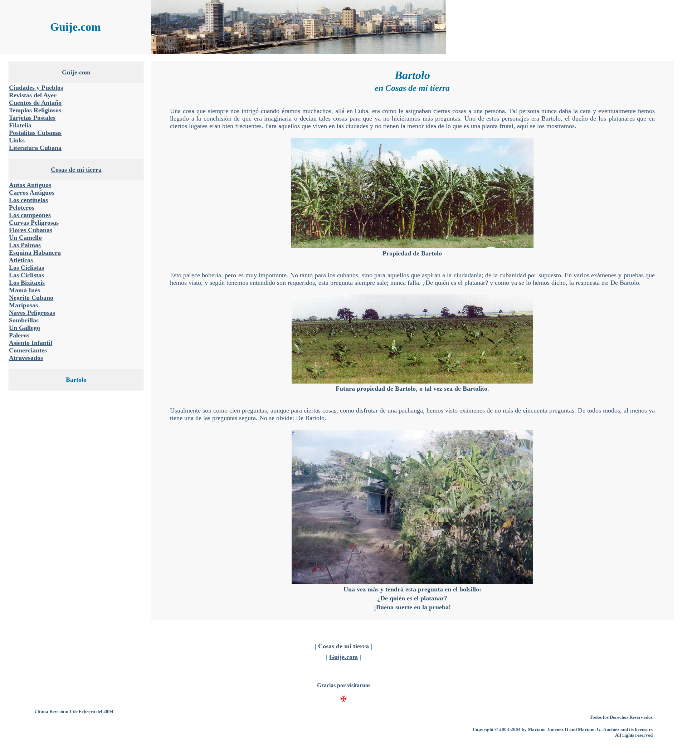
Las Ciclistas (26, 275)
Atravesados (26, 357)
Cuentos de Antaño (35, 102)
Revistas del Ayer (33, 95)
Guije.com (76, 72)
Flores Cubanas (30, 230)
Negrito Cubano (31, 297)
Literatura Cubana (35, 147)
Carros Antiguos (31, 192)
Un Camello (25, 237)
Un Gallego (24, 327)
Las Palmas (25, 245)
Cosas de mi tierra (76, 169)
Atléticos (21, 260)
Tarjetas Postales (32, 117)
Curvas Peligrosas (34, 222)
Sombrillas (24, 320)
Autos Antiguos (30, 185)
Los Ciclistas (26, 267)
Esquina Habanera (35, 252)
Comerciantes (28, 350)
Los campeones (30, 215)
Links (17, 140)
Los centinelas (28, 200)
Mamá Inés (24, 290)
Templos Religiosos (35, 110)
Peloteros (21, 207)
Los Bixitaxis (27, 282)
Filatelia (20, 125)
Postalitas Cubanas (35, 132)
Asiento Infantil (30, 342)
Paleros (19, 335)
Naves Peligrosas (32, 312)
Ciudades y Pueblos (36, 87)
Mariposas (23, 305)
